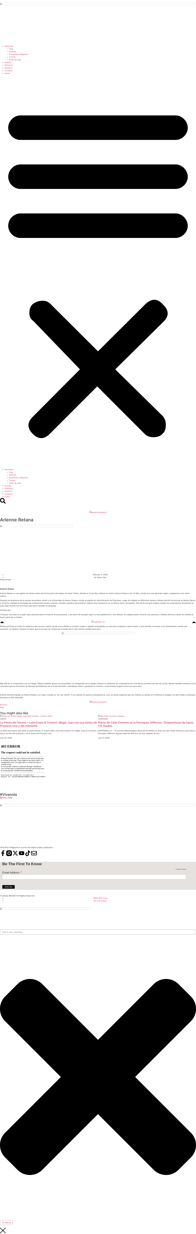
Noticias (12, 51)
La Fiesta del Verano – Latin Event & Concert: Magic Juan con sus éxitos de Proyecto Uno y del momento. (48, 724)
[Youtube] (21, 853)
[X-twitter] (15, 853)
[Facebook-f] (3, 853)
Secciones (9, 46)
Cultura (12, 57)
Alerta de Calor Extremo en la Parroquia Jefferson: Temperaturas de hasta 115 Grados (145, 724)
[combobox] (98, 932)
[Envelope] (34, 853)
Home (7, 73)
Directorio (9, 65)
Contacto (9, 70)
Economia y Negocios (18, 54)
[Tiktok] (28, 853)
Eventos (8, 62)
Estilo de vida (15, 60)
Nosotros (8, 68)
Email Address (12, 872)
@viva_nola (6, 797)
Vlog (11, 49)
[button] (98, 271)
